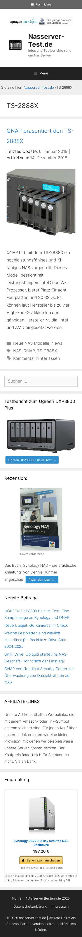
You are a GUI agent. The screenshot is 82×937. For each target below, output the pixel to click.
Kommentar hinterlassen (36, 358)
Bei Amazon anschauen (43, 860)
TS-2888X (47, 350)
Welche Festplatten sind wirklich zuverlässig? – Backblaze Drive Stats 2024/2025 (35, 640)
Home (16, 898)
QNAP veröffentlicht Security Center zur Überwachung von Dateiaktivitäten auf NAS (39, 675)
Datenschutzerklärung (30, 906)
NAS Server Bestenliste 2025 (48, 898)
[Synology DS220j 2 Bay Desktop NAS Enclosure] (41, 815)
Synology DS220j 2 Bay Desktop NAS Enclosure (41, 843)
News (56, 343)
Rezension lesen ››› (42, 579)
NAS (17, 350)
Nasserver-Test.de (46, 40)
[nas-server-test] (41, 23)
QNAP (29, 350)
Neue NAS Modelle (31, 343)
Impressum (60, 906)
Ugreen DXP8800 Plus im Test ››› (32, 460)
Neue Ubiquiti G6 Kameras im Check (36, 625)
